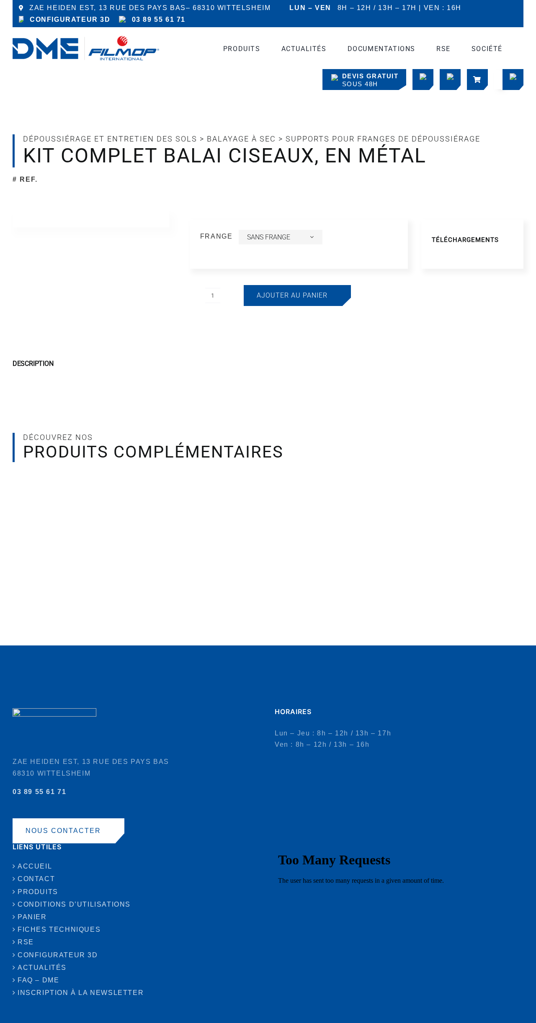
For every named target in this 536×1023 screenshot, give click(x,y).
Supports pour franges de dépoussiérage (383, 138)
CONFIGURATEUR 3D (70, 19)
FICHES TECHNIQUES (59, 929)
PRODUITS (38, 891)
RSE (26, 942)
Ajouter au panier (292, 295)
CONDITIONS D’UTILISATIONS (74, 904)
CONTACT (36, 878)
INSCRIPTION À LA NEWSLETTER (81, 992)
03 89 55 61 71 (159, 19)
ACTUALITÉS (42, 967)
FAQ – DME (38, 980)
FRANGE (216, 236)
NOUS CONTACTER (63, 830)
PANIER (32, 916)
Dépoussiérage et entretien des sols (110, 138)
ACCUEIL (35, 866)
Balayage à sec (241, 138)
